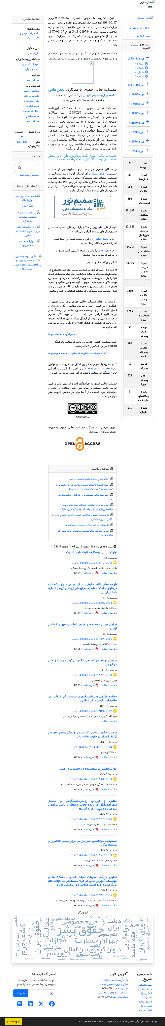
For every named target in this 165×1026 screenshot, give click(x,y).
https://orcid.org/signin (61, 334)
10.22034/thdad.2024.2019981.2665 (91, 639)
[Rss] (19, 1005)
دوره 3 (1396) (136, 151)
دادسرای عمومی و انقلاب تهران (29, 35)
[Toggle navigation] (83, 8)
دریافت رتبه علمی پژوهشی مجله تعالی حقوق (113, 994)
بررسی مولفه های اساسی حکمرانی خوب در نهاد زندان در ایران (82, 662)
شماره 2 (139, 72)
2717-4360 (22, 142)
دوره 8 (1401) (136, 104)
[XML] (52, 546)
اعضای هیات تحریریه (145, 995)
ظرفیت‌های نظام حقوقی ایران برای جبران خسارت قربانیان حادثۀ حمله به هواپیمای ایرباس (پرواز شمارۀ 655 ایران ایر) (82, 588)
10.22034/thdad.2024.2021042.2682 (91, 711)
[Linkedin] (30, 1005)
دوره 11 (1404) (136, 58)
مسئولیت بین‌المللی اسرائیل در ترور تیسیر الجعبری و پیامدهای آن (82, 843)
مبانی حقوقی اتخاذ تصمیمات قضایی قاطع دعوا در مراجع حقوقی (85, 533)
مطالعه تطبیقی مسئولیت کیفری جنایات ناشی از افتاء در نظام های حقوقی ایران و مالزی (82, 698)
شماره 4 (139, 63)
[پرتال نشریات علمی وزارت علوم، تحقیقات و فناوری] (27, 232)
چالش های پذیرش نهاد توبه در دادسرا (88, 479)
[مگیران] (27, 206)
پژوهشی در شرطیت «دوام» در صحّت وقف (87, 525)
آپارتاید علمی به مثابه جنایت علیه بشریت (91, 552)
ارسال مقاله (145, 1001)
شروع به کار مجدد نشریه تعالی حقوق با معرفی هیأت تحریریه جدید (114, 984)
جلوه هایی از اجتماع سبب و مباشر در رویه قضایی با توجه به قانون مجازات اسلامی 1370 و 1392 (84, 487)
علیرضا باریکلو (31, 95)
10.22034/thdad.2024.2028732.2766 (91, 819)
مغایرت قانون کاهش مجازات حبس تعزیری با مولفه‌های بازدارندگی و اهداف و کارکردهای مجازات (86, 507)
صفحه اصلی (145, 984)
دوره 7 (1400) (136, 113)
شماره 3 (139, 68)
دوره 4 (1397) (136, 141)
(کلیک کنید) (98, 173)
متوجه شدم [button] (13, 1021)
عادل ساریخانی (31, 101)
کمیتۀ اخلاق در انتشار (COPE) (100, 368)
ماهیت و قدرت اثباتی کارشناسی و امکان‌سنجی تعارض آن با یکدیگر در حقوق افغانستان (82, 734)
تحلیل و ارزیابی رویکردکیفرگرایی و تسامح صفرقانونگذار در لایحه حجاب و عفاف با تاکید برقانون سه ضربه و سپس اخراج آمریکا (82, 804)
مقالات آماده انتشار (140, 28)
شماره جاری (143, 35)
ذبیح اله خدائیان (30, 64)
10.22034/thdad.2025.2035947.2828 (91, 603)
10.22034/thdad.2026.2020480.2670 (91, 855)
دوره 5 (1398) (136, 132)
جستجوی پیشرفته (29, 174)
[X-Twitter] (41, 1005)
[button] (76, 1021)
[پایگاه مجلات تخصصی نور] (27, 244)
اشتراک (20, 993)
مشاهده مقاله (109, 573)
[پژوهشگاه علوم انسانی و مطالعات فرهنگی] (27, 217)
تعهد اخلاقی (103, 250)
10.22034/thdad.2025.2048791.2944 (91, 563)
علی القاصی (33, 53)
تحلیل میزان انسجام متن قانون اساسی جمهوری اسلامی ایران (82, 626)
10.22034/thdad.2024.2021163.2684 (91, 747)
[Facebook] (51, 1005)
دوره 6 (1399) (136, 122)
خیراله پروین (32, 80)
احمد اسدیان (32, 69)
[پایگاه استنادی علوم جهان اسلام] (27, 199)
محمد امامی (33, 106)
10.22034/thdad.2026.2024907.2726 (91, 895)
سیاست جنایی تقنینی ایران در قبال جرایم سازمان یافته (85, 497)
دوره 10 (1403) (136, 85)
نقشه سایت (145, 1010)
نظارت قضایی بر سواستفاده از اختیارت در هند (88, 769)
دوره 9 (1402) (136, 94)
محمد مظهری (32, 116)
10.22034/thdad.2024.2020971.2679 (91, 675)
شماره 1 (139, 76)
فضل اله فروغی (31, 111)
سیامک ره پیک (31, 90)
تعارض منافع (101, 238)
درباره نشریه (145, 989)
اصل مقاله (84, 573)
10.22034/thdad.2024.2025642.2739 (91, 779)
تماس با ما (146, 1006)
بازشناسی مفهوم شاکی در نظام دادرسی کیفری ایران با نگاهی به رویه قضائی (82, 517)
